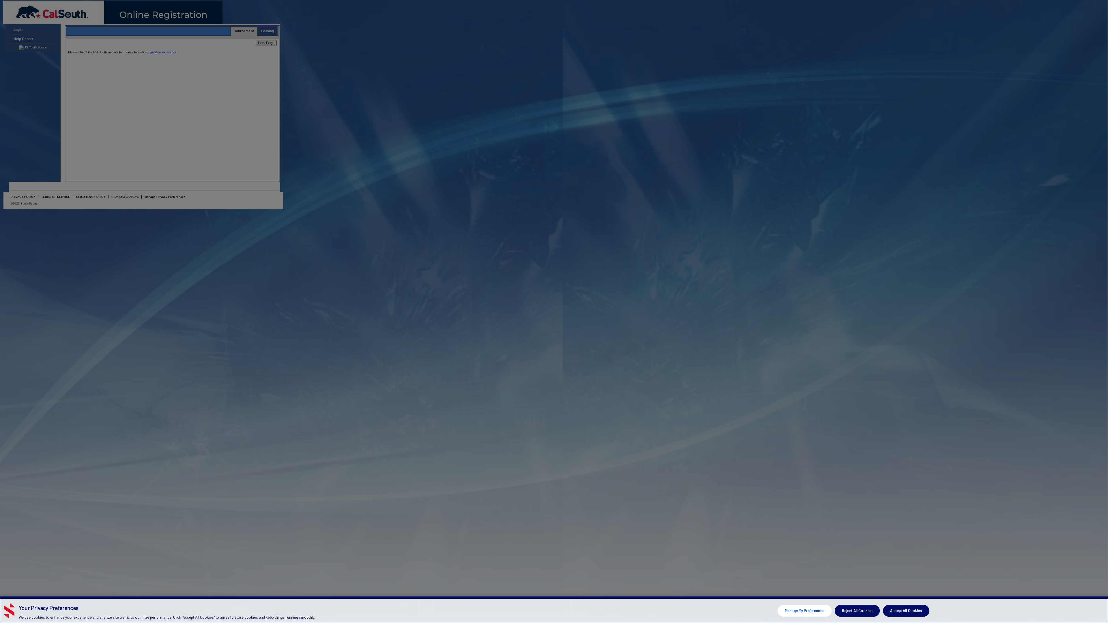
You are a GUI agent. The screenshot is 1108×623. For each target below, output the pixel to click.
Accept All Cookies (906, 610)
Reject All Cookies (857, 610)
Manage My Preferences (804, 610)
